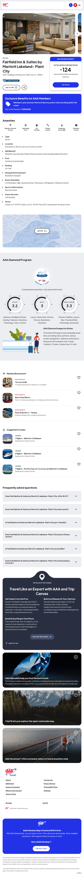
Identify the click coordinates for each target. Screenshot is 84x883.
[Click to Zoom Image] (39, 33)
